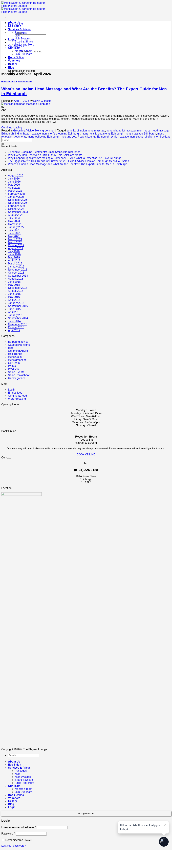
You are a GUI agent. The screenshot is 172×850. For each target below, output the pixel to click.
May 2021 (14, 236)
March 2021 (15, 239)
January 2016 (16, 303)
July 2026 (14, 178)
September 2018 (18, 275)
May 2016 (14, 296)
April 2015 (14, 312)
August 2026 (15, 175)
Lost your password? (13, 845)
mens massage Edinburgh (140, 133)
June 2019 (14, 254)
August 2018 (15, 278)
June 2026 (14, 181)
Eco (10, 347)
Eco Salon (14, 25)
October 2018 (16, 272)
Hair (17, 35)
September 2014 (18, 318)
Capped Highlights (19, 344)
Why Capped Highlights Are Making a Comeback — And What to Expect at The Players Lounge (64, 158)
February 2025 (17, 205)
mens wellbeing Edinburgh (43, 136)
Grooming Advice (9, 81)
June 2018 (14, 281)
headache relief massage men (124, 130)
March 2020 (15, 242)
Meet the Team (23, 51)
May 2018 (14, 284)
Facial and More (24, 44)
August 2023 (15, 215)
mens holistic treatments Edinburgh (102, 133)
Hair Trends (15, 353)
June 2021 (14, 233)
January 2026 (16, 196)
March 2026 (15, 190)
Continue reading (13, 127)
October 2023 (16, 208)
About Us (14, 22)
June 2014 (14, 321)
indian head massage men (31, 133)
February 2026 (17, 193)
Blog (11, 67)
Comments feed (17, 395)
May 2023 (14, 221)
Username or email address (18, 827)
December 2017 (17, 287)
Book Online (16, 57)
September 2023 (18, 212)
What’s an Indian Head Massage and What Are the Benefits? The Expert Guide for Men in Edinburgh (67, 164)
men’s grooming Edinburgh (64, 133)
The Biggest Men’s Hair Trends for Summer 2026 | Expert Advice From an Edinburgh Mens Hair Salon (68, 161)
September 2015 (18, 306)
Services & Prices (19, 29)
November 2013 (17, 324)
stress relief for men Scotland (153, 136)
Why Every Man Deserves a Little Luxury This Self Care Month (45, 155)
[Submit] (2, 144)
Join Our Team (23, 54)
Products (13, 369)
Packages (21, 32)
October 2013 (16, 327)
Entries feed (15, 392)
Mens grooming (25, 81)
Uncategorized (17, 378)
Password (8, 833)
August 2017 (15, 290)
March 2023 (15, 224)
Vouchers (14, 60)
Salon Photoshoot (18, 375)
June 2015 (14, 309)
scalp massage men (123, 136)
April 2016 (14, 300)
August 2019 (15, 248)
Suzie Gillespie (42, 100)
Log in (11, 389)
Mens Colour (15, 356)
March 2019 (15, 263)
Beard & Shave (24, 41)
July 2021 (14, 230)
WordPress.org (17, 398)
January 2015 (16, 315)
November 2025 (17, 202)
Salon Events (16, 372)
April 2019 (14, 260)
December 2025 (17, 199)
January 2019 (16, 266)
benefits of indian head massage (86, 130)
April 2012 (14, 330)
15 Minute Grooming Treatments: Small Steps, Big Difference (44, 152)
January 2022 (16, 227)
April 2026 (14, 187)
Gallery (12, 64)
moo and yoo (68, 136)
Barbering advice (18, 341)
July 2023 (14, 218)
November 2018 (17, 269)
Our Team (14, 47)
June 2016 (14, 293)
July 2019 (14, 251)
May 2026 (14, 184)
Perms (12, 366)
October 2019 (16, 245)
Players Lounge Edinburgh (94, 136)
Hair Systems (23, 38)
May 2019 (14, 257)
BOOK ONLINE (86, 454)
